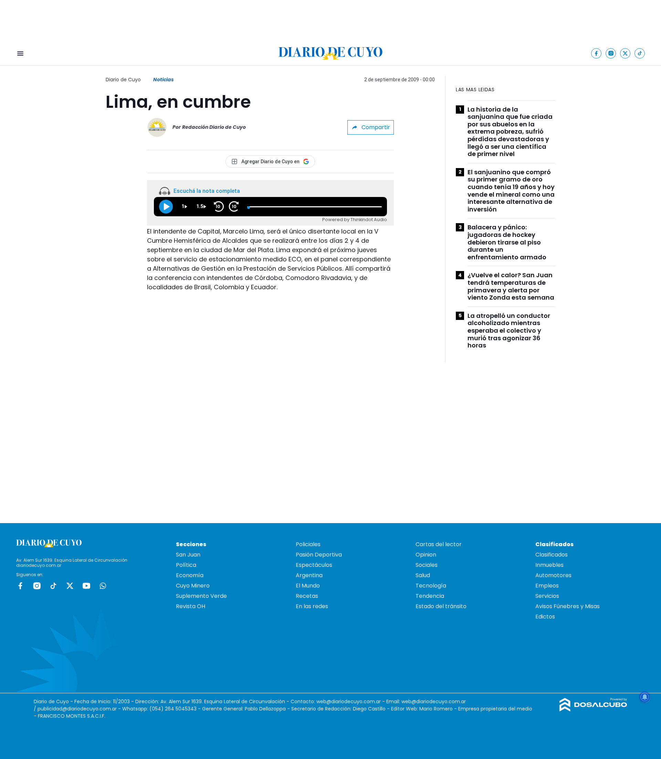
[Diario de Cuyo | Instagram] (610, 53)
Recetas (307, 596)
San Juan (188, 555)
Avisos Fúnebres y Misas (567, 606)
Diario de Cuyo (123, 79)
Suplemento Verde (201, 596)
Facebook (20, 586)
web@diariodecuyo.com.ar (348, 701)
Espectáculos (314, 565)
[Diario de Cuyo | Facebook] (596, 53)
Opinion (426, 555)
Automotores (553, 575)
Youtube (86, 586)
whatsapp (103, 586)
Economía (189, 575)
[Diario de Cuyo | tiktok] (639, 53)
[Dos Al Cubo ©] (593, 710)
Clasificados (551, 555)
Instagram (37, 586)
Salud (423, 575)
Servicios (547, 596)
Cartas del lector (439, 544)
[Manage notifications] (644, 697)
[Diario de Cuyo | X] (625, 53)
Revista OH (190, 606)
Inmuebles (549, 565)
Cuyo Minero (193, 586)
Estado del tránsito (441, 606)
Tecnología (431, 586)
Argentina (309, 575)
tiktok (53, 586)
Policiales (308, 544)
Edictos (545, 617)
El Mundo (308, 586)
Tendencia (430, 596)
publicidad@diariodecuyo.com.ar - (80, 708)
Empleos (547, 586)
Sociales (427, 565)
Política (186, 565)
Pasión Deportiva (319, 555)
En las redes (312, 606)
